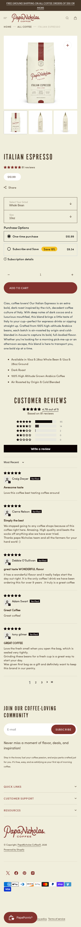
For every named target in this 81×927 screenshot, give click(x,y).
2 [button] (36, 682)
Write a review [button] (40, 449)
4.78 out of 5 (50, 409)
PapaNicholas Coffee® (29, 844)
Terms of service (56, 918)
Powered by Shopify (14, 849)
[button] (5, 18)
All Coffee (25, 27)
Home (7, 27)
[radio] (40, 236)
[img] (12, 473)
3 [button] (42, 682)
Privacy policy (39, 918)
